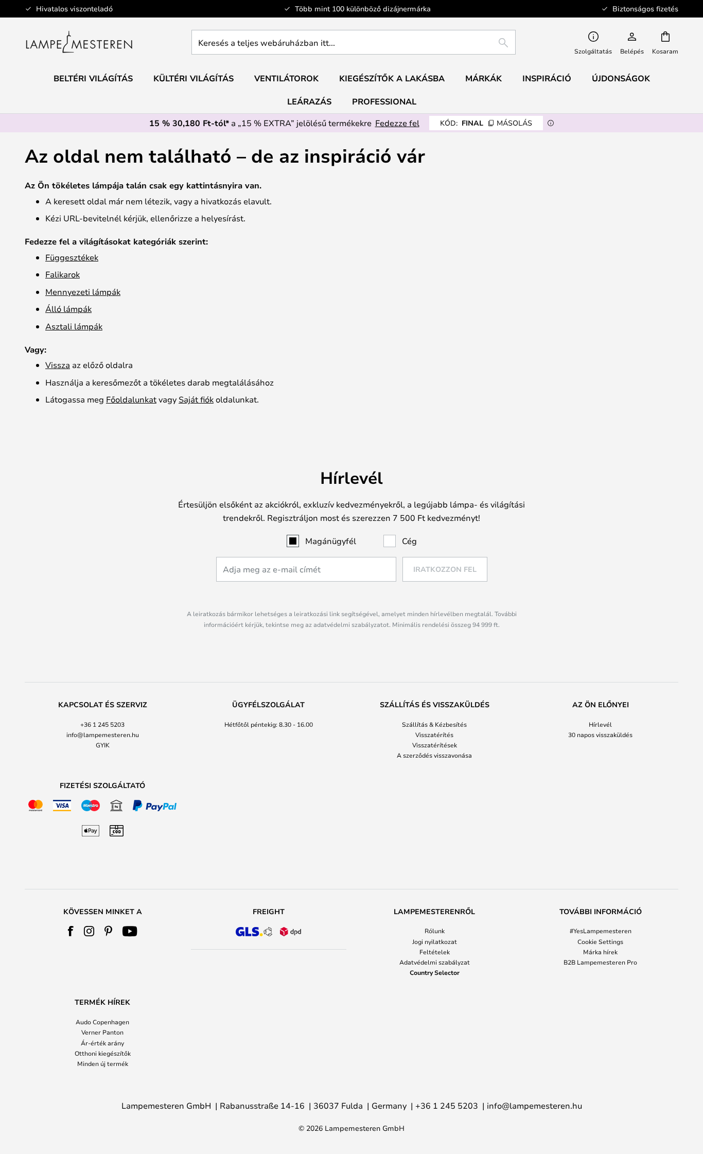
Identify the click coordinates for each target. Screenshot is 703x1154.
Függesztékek (71, 257)
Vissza (57, 364)
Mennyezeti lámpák (82, 291)
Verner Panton (102, 1032)
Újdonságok (621, 78)
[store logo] (79, 42)
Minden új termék (102, 1063)
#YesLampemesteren (600, 930)
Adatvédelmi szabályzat (434, 962)
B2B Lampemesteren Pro (600, 962)
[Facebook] (71, 931)
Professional (384, 101)
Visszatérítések (434, 745)
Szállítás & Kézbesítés (434, 724)
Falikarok (62, 274)
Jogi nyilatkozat (434, 941)
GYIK (103, 745)
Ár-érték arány (102, 1043)
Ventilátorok (286, 78)
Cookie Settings (600, 941)
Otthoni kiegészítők (103, 1053)
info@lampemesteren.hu (102, 734)
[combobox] (353, 42)
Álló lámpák (68, 308)
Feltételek (434, 952)
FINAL (486, 123)
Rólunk (435, 930)
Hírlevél (600, 724)
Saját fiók (196, 399)
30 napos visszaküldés (600, 734)
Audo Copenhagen (102, 1022)
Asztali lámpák (73, 326)
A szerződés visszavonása (434, 755)
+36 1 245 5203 (102, 724)
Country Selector (435, 972)
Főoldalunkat (131, 399)
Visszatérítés (434, 734)
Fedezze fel (397, 122)
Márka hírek (600, 952)
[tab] (103, 731)
